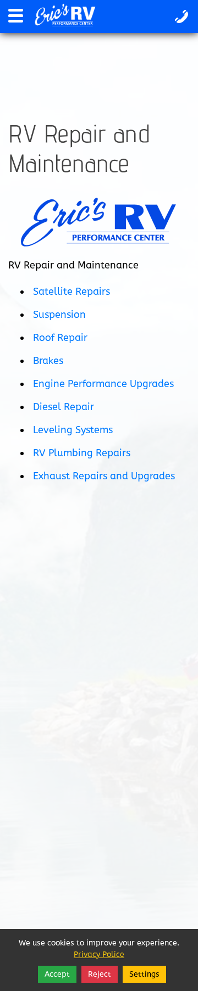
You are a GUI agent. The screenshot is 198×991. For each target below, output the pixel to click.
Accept (57, 974)
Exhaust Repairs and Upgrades (104, 476)
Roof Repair (60, 338)
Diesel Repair (63, 407)
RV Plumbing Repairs (81, 453)
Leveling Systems (73, 430)
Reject (99, 974)
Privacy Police (99, 954)
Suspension (59, 315)
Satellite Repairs (71, 291)
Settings (144, 974)
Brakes (48, 361)
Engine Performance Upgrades (103, 384)
